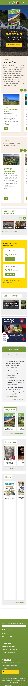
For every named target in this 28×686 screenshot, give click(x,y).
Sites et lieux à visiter (8, 652)
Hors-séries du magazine (9, 665)
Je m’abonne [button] (10, 259)
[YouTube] (11, 636)
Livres (8, 477)
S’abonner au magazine (10, 672)
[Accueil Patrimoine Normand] (14, 623)
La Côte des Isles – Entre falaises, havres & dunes (11, 109)
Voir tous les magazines (16, 433)
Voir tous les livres (18, 602)
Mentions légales (13, 680)
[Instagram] (5, 636)
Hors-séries (10, 442)
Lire (6, 128)
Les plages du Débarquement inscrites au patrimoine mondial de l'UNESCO (15, 363)
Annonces (23, 344)
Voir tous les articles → (17, 399)
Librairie (4, 668)
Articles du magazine (8, 646)
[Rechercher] (4, 2)
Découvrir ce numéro (14, 44)
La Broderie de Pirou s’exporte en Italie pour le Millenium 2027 (14, 373)
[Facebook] (3, 636)
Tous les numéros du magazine (11, 663)
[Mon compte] (23, 2)
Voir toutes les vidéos (18, 313)
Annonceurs (7, 633)
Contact (6, 630)
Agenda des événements (9, 649)
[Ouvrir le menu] (2, 2)
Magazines (10, 409)
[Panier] (26, 2)
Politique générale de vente (10, 678)
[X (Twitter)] (8, 636)
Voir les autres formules (10, 285)
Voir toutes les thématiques (9, 231)
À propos (16, 630)
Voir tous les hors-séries (16, 468)
